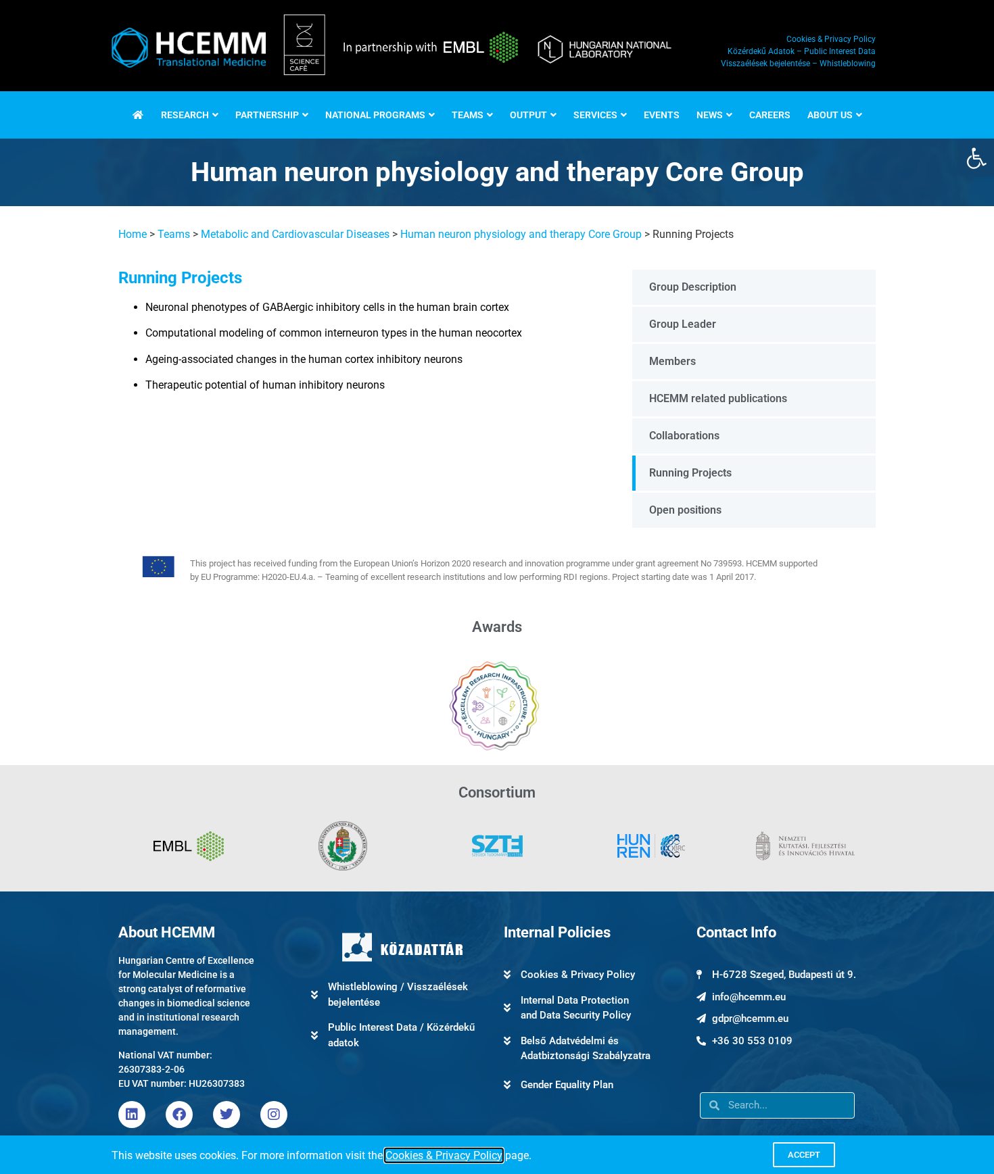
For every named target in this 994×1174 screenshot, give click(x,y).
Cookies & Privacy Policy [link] (443, 1155)
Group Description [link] (692, 286)
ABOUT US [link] (830, 114)
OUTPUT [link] (528, 114)
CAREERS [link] (769, 114)
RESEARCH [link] (185, 114)
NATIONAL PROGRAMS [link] (375, 114)
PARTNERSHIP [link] (267, 114)
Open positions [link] (685, 510)
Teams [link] (174, 234)
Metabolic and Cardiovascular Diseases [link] (295, 234)
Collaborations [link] (684, 435)
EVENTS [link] (662, 114)
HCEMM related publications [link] (718, 398)
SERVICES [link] (595, 114)
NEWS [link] (709, 114)
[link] (976, 158)
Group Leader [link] (682, 324)
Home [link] (132, 234)
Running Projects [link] (690, 472)
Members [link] (672, 361)
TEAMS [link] (467, 114)
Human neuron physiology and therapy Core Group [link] (521, 234)
